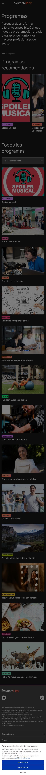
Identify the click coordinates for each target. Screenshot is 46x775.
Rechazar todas (23, 767)
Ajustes (23, 772)
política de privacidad (22, 758)
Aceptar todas (23, 762)
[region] (23, 759)
